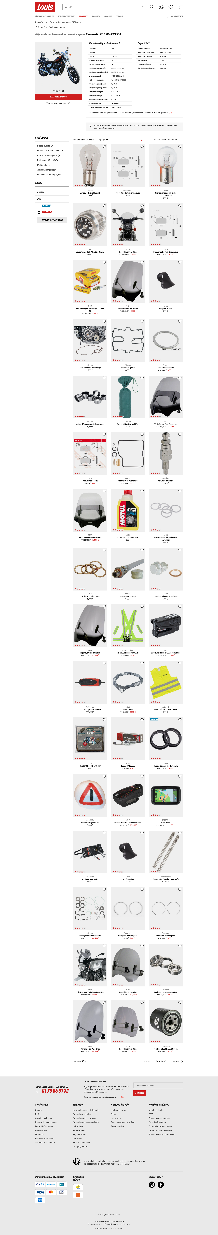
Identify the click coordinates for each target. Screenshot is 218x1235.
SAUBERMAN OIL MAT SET (90, 766)
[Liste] (146, 139)
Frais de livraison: (94, 1224)
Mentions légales (156, 1110)
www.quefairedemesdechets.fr (116, 1164)
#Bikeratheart (79, 1130)
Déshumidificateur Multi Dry (128, 424)
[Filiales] (151, 7)
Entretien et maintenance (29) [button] (50, 150)
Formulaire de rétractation (160, 1126)
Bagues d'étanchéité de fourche (166, 766)
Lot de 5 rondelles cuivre (90, 596)
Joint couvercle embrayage (90, 368)
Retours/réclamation (44, 1138)
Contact (38, 1110)
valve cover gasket (128, 368)
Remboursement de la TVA (122, 1122)
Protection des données (159, 1118)
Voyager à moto (80, 1134)
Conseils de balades (82, 1114)
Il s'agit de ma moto (58, 97)
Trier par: (156, 139)
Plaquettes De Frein (90, 481)
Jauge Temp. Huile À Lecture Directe (90, 252)
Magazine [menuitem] (108, 16)
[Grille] (142, 139)
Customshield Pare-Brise (90, 1049)
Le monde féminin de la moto (86, 1110)
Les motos (77, 1138)
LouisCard (39, 1134)
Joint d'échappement (166, 368)
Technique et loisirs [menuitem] (66, 16)
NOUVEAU (46, 206)
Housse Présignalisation (90, 823)
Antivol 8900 (128, 709)
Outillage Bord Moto (90, 879)
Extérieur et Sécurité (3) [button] (47, 160)
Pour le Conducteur (81, 1142)
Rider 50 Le (165, 823)
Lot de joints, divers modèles (90, 936)
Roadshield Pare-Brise (128, 252)
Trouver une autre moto (56, 103)
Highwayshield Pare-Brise (128, 308)
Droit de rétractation (157, 1122)
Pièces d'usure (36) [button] (45, 146)
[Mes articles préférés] (170, 7)
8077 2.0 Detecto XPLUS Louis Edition (166, 653)
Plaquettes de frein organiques (128, 193)
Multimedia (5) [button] (43, 165)
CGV (151, 1114)
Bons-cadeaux (41, 1130)
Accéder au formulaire (107, 128)
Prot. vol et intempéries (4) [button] (49, 155)
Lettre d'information (44, 1126)
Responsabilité (117, 1126)
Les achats (116, 1118)
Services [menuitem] (119, 16)
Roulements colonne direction (165, 992)
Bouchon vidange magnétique (165, 596)
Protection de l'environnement (162, 1134)
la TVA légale (113, 1221)
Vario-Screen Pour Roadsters (165, 424)
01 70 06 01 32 (55, 1091)
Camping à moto (80, 1146)
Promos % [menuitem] (83, 16)
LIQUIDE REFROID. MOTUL (127, 537)
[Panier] (180, 7)
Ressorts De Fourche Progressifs (166, 879)
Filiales (114, 1114)
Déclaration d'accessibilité (160, 1130)
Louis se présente (118, 1110)
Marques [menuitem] (96, 16)
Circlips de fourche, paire (127, 936)
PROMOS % (47, 212)
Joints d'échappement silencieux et (90, 424)
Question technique (43, 1118)
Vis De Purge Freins (165, 481)
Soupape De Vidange (128, 596)
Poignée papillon (165, 308)
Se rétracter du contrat (45, 1142)
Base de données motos (46, 1122)
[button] (141, 7)
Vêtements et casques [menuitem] (44, 16)
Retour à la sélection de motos (51, 27)
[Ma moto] (161, 7)
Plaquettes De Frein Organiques (165, 252)
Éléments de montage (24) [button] (49, 174)
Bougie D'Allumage (128, 766)
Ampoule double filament (90, 193)
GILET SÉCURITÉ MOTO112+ (165, 709)
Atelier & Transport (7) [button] (47, 170)
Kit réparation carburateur (128, 481)
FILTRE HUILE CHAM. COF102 (166, 1049)
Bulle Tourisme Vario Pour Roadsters (90, 992)
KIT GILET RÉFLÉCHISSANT (128, 653)
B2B (37, 1114)
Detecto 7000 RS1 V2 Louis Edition (127, 823)
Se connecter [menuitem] (177, 16)
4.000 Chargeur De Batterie (90, 709)
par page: (101, 139)
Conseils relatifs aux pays (84, 1118)
